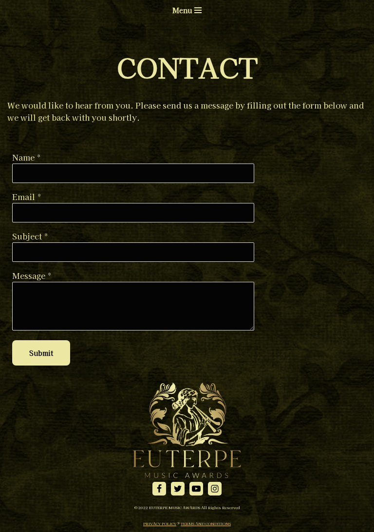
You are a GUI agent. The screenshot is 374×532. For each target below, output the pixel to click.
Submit (41, 353)
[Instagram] (215, 488)
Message (28, 275)
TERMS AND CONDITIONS (206, 523)
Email (23, 196)
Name (23, 157)
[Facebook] (159, 488)
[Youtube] (196, 488)
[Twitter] (178, 488)
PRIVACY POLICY (159, 523)
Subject (27, 236)
